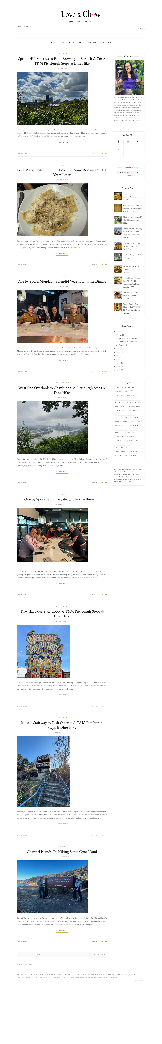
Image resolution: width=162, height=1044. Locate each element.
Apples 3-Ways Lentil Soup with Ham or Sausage (131, 269)
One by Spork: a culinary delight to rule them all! (62, 499)
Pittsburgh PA (119, 414)
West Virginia (131, 433)
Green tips (118, 391)
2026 (118, 331)
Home (40, 954)
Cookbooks (127, 403)
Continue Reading (62, 142)
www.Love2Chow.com (129, 482)
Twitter (137, 145)
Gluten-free (135, 418)
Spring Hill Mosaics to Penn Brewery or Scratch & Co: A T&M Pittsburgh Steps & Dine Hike (61, 61)
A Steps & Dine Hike (62, 53)
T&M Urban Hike (133, 425)
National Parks (120, 425)
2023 (118, 356)
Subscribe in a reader (24, 965)
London (134, 451)
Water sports (119, 433)
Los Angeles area (132, 410)
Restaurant (118, 399)
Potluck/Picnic (120, 406)
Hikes (137, 399)
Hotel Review (119, 448)
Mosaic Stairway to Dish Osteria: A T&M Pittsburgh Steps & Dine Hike (62, 725)
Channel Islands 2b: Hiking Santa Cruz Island (62, 851)
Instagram (128, 145)
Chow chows (128, 440)
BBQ (139, 421)
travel (80, 42)
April (121, 335)
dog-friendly (119, 436)
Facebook (118, 145)
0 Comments (22, 153)
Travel (127, 391)
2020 (118, 366)
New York (118, 455)
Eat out (71, 42)
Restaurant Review (134, 406)
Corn (128, 444)
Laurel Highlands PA (121, 451)
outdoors (92, 42)
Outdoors (130, 395)
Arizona (132, 421)
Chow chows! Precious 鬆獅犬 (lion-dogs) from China (132, 220)
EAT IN (62, 42)
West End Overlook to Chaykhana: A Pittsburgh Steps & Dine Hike (61, 390)
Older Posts (99, 954)
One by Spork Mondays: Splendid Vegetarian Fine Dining (61, 281)
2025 (118, 348)
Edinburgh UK (119, 410)
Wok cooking (119, 395)
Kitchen (132, 429)
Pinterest (118, 154)
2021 (118, 363)
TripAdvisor (128, 154)
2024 (118, 352)
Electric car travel (121, 429)
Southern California (122, 418)
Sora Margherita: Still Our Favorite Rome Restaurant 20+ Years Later (61, 172)
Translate (134, 176)
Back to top (138, 980)
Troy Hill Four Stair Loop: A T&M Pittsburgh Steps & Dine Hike (62, 614)
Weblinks (118, 403)
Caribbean (118, 440)
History (136, 403)
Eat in (117, 388)
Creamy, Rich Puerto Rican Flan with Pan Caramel (130, 295)
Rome (126, 455)
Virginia (133, 455)
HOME (53, 42)
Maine (138, 440)
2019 (118, 370)
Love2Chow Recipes (128, 388)
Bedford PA (130, 436)
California (62, 847)
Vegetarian (129, 399)
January (122, 345)
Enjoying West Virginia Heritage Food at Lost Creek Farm (132, 246)
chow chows (105, 42)
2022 (118, 359)
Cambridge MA (119, 444)
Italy (127, 448)
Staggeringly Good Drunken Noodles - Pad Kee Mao (131, 197)
